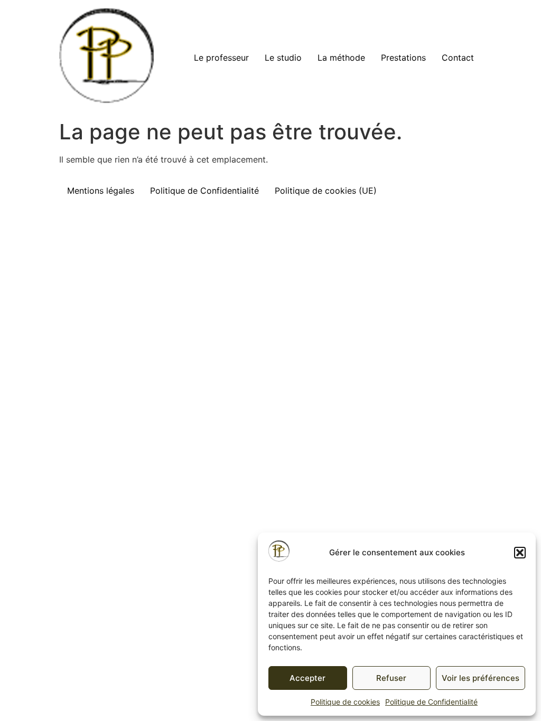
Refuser (391, 678)
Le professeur (221, 57)
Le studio (283, 57)
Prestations (403, 57)
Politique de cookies (345, 701)
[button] (520, 552)
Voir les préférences (480, 678)
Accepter (307, 678)
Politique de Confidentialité (431, 701)
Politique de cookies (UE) (326, 190)
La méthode (341, 57)
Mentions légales (100, 190)
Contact (458, 57)
